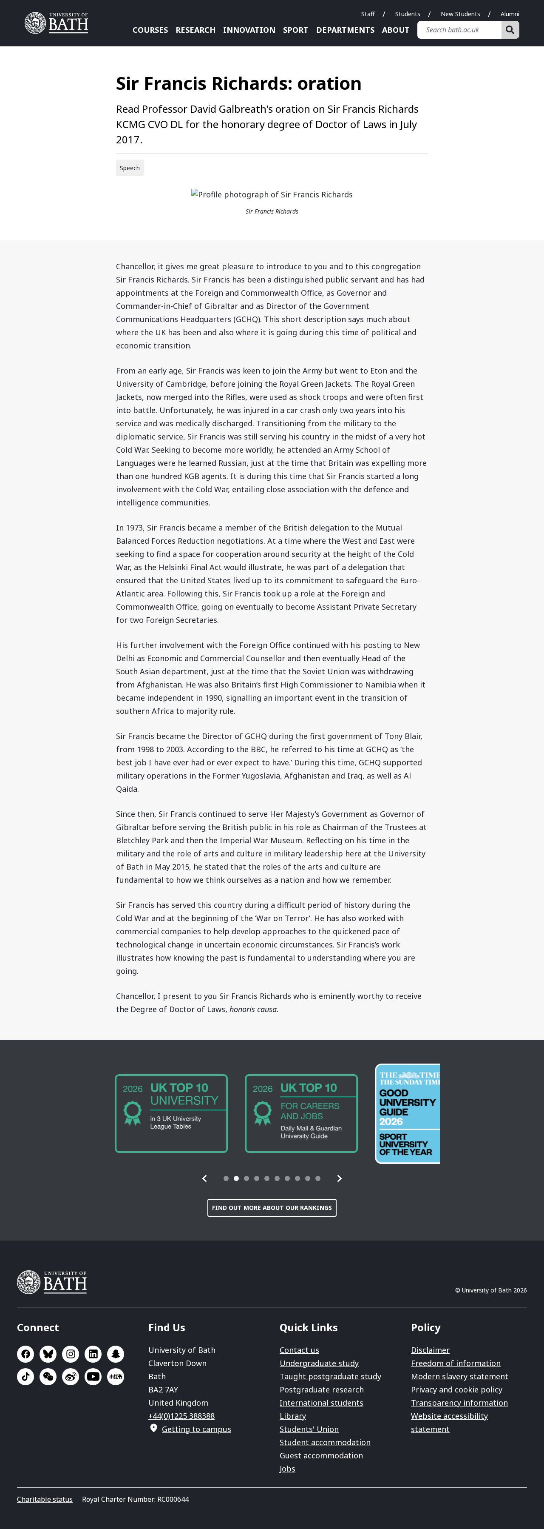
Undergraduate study (319, 1363)
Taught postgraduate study (330, 1376)
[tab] (226, 1178)
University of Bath (59, 23)
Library (293, 1416)
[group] (160, 1113)
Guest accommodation (321, 1455)
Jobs (287, 1468)
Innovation (249, 30)
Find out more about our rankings (272, 1208)
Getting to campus (196, 1429)
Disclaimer (430, 1350)
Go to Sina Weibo (70, 1376)
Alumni (510, 14)
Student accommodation (325, 1442)
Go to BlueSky (48, 1354)
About (396, 30)
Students (407, 14)
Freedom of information (456, 1363)
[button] (204, 1178)
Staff (368, 14)
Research (195, 30)
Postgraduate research (322, 1389)
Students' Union (309, 1429)
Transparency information (459, 1403)
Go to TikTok (25, 1376)
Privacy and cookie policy (456, 1389)
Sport (296, 30)
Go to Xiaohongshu (115, 1376)
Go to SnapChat (115, 1354)
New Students (460, 14)
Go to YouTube (93, 1376)
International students (321, 1403)
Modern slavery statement (459, 1376)
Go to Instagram (70, 1354)
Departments (345, 30)
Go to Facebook (25, 1354)
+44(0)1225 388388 (181, 1416)
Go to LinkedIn (93, 1354)
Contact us (299, 1350)
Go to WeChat (48, 1376)
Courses (150, 30)
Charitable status (45, 1499)
